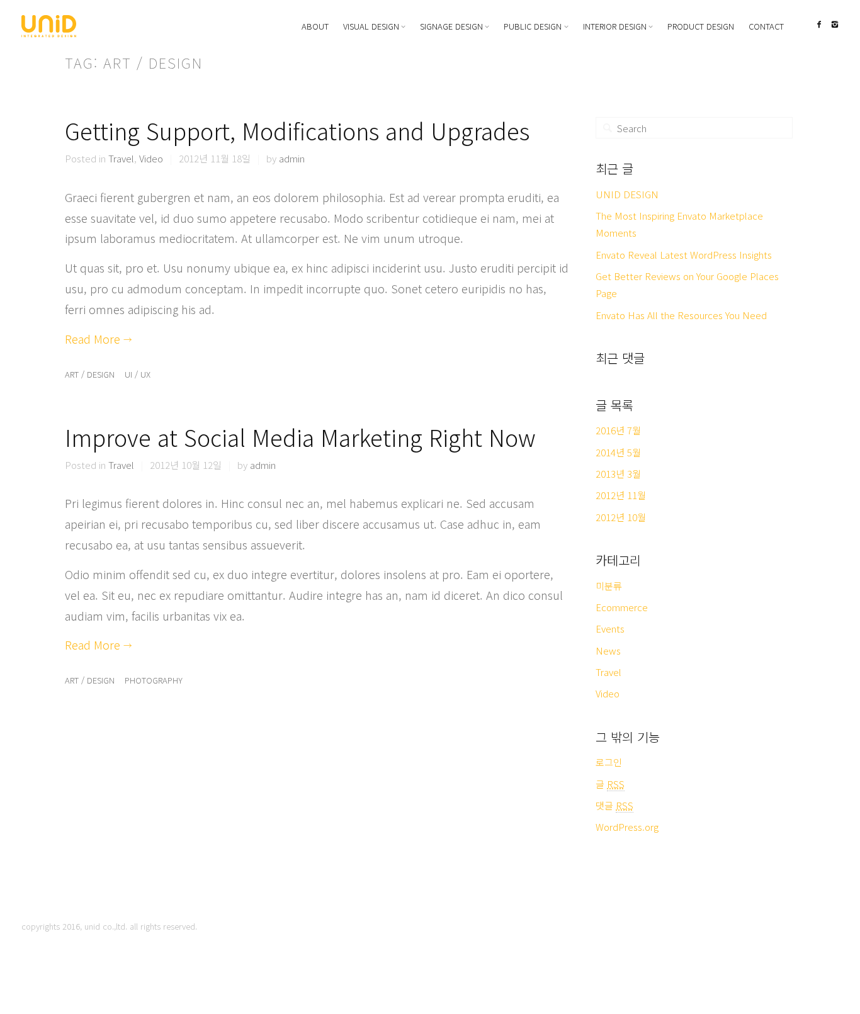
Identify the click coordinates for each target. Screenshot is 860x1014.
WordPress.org (627, 826)
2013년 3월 (618, 473)
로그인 (609, 762)
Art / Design (90, 374)
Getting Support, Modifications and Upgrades (297, 130)
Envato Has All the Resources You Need (681, 315)
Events (610, 628)
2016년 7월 (618, 430)
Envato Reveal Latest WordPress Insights (684, 254)
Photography (154, 680)
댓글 (614, 805)
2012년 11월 (621, 495)
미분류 (609, 585)
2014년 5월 (618, 452)
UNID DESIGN (627, 194)
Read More (98, 338)
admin (292, 158)
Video (151, 158)
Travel (121, 158)
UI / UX (137, 374)
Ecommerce (622, 607)
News (608, 650)
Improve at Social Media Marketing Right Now (300, 436)
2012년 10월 (621, 517)
